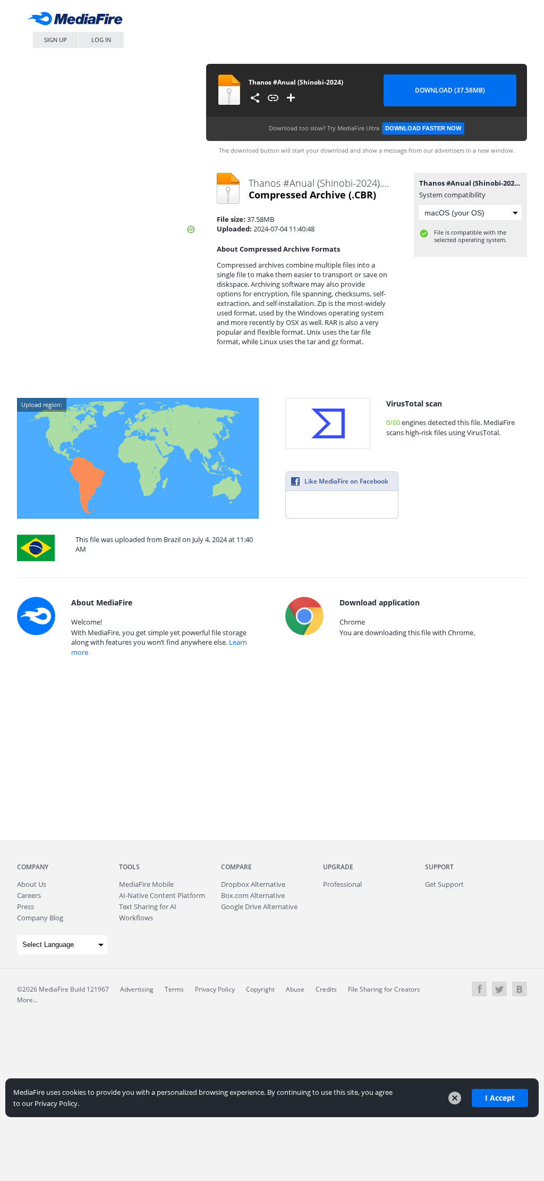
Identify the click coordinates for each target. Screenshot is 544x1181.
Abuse (295, 989)
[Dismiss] (454, 1098)
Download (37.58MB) (450, 90)
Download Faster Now (423, 128)
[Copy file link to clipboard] (273, 98)
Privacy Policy (215, 989)
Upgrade (338, 866)
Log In (101, 40)
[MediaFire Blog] (519, 989)
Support (439, 866)
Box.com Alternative (253, 895)
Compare (236, 866)
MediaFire (78, 21)
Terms (174, 989)
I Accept (500, 1098)
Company (32, 866)
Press (25, 906)
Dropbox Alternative (253, 884)
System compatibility (452, 194)
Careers (29, 895)
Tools (129, 866)
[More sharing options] (255, 98)
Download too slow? (365, 128)
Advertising (137, 989)
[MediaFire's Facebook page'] (479, 989)
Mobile (146, 884)
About (31, 884)
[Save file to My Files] (291, 98)
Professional (342, 884)
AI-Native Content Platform (162, 895)
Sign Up (55, 40)
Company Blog (40, 917)
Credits (326, 989)
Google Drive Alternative (259, 906)
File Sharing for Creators (384, 989)
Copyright (260, 989)
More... (27, 999)
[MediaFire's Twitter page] (499, 989)
